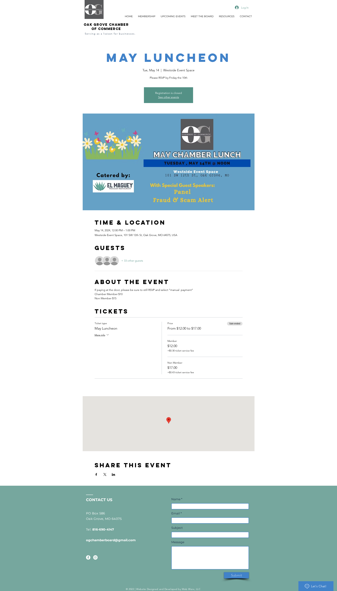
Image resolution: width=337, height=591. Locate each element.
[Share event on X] (105, 474)
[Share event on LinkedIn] (113, 474)
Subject (177, 527)
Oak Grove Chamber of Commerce (106, 26)
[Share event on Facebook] (96, 474)
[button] (146, 16)
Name (176, 499)
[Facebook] (88, 557)
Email (175, 513)
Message (177, 542)
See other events (168, 97)
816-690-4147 (103, 529)
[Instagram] (95, 557)
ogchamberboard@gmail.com (111, 540)
